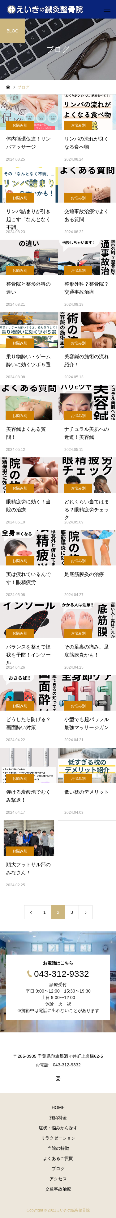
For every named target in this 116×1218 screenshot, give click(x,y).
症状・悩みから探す (58, 1127)
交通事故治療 (58, 1188)
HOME (58, 1107)
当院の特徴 (58, 1148)
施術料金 (58, 1117)
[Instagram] (58, 1078)
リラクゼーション (58, 1138)
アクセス (58, 1178)
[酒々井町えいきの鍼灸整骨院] (45, 9)
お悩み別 (19, 125)
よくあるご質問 (58, 1158)
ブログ (58, 1168)
